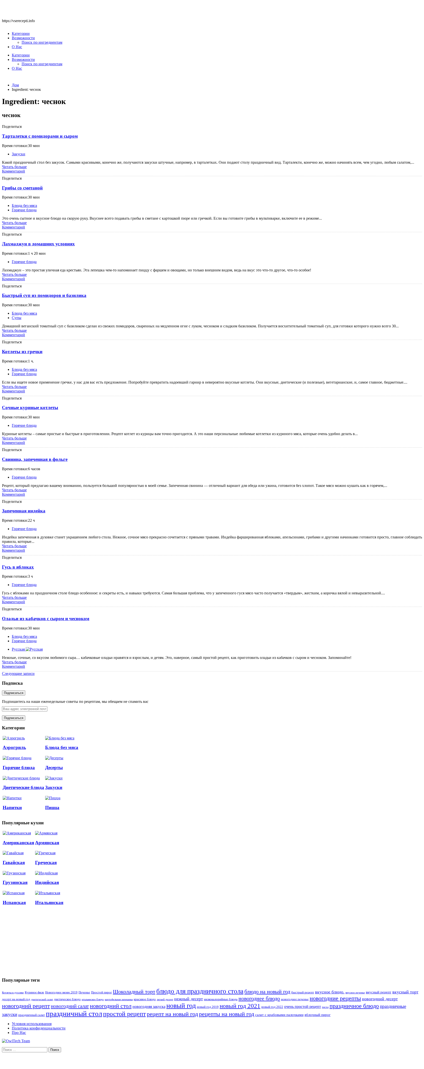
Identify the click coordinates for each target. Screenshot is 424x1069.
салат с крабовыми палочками (279, 1015)
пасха (325, 1007)
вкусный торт (405, 991)
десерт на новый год (16, 999)
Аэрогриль (14, 747)
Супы (16, 318)
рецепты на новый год (226, 1014)
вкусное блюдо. (329, 991)
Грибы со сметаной (22, 187)
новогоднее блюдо (259, 998)
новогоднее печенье (295, 999)
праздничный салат (31, 1015)
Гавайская (14, 862)
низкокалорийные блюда (221, 999)
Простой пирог (101, 992)
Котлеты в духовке (13, 992)
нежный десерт (188, 998)
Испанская (14, 902)
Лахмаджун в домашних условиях (38, 243)
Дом (15, 85)
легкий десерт (165, 999)
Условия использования (32, 1024)
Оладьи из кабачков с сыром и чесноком (45, 618)
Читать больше (14, 167)
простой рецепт (124, 1013)
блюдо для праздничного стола (199, 991)
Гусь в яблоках (18, 567)
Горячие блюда (24, 210)
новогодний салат (70, 1006)
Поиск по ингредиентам (42, 42)
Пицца (52, 807)
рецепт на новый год (172, 1014)
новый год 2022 (272, 1007)
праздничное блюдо (354, 1005)
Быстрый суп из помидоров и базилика (44, 295)
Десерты (54, 767)
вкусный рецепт (378, 992)
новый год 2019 (208, 1007)
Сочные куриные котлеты (30, 407)
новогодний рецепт (26, 1005)
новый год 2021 (240, 1005)
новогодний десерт (380, 998)
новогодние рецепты (335, 998)
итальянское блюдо (93, 999)
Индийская (47, 882)
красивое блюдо (145, 999)
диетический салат (42, 999)
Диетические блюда (23, 787)
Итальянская (49, 902)
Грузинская (15, 882)
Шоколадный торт (134, 992)
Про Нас (19, 1032)
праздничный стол (74, 1013)
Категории (21, 33)
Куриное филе (34, 992)
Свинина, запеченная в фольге (34, 459)
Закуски (18, 154)
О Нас (17, 47)
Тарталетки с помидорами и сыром (40, 136)
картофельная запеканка (119, 999)
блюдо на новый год (267, 992)
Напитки (12, 807)
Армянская (47, 842)
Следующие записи (18, 673)
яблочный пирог (318, 1015)
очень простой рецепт (302, 1006)
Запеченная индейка (23, 510)
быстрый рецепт (302, 992)
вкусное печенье (355, 992)
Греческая (46, 862)
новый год (181, 1005)
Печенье (84, 992)
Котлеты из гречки (22, 351)
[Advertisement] (39, 941)
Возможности (23, 38)
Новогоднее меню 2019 (61, 992)
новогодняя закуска (148, 1006)
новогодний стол (111, 1006)
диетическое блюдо (67, 999)
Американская (18, 842)
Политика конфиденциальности (39, 1028)
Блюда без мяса (24, 205)
